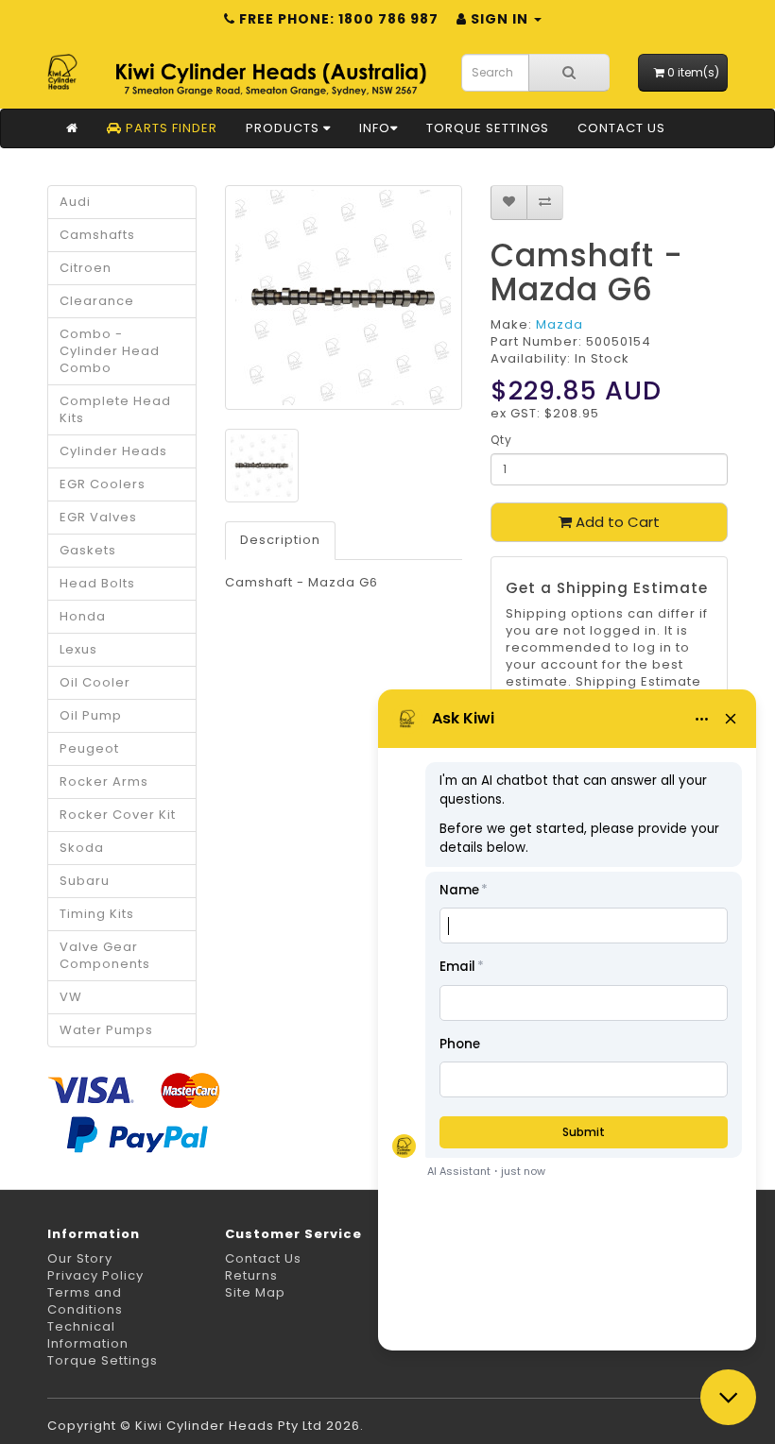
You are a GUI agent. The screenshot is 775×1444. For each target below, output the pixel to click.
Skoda (82, 848)
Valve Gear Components (105, 955)
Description (280, 540)
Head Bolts (97, 583)
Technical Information (88, 1334)
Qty (501, 440)
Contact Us (621, 128)
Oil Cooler (95, 682)
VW (71, 997)
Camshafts (97, 235)
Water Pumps (106, 1030)
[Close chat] (728, 1397)
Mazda (559, 324)
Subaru (85, 881)
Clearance (97, 301)
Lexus (78, 649)
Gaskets (88, 550)
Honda (83, 616)
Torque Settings (487, 128)
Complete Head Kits (115, 409)
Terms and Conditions (85, 1300)
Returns (251, 1275)
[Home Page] (72, 128)
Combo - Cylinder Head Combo (110, 351)
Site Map (255, 1292)
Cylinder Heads (113, 451)
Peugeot (89, 748)
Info (374, 128)
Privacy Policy (95, 1275)
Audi (75, 202)
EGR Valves (98, 517)
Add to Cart (616, 522)
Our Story (79, 1258)
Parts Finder (169, 128)
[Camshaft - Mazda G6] (343, 297)
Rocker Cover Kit (118, 815)
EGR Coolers (103, 484)
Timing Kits (97, 914)
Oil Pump (91, 715)
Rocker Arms (104, 781)
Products (284, 128)
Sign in (499, 18)
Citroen (86, 268)
